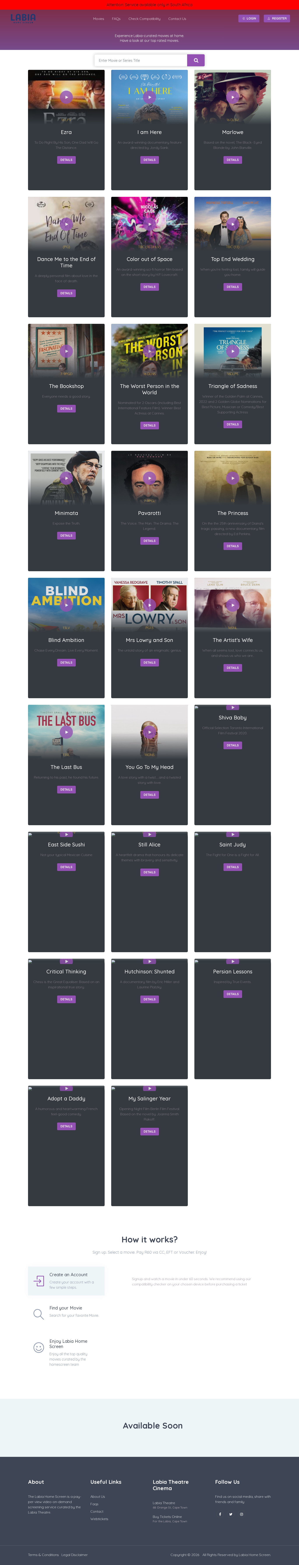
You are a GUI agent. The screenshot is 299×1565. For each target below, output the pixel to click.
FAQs (116, 18)
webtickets (99, 1519)
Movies (98, 18)
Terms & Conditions (43, 1555)
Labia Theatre (164, 1503)
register (279, 18)
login (251, 18)
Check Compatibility (144, 18)
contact (96, 1511)
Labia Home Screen (254, 1555)
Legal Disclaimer (75, 1555)
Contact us (177, 18)
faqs (94, 1504)
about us (97, 1496)
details (66, 160)
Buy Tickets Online (167, 1516)
